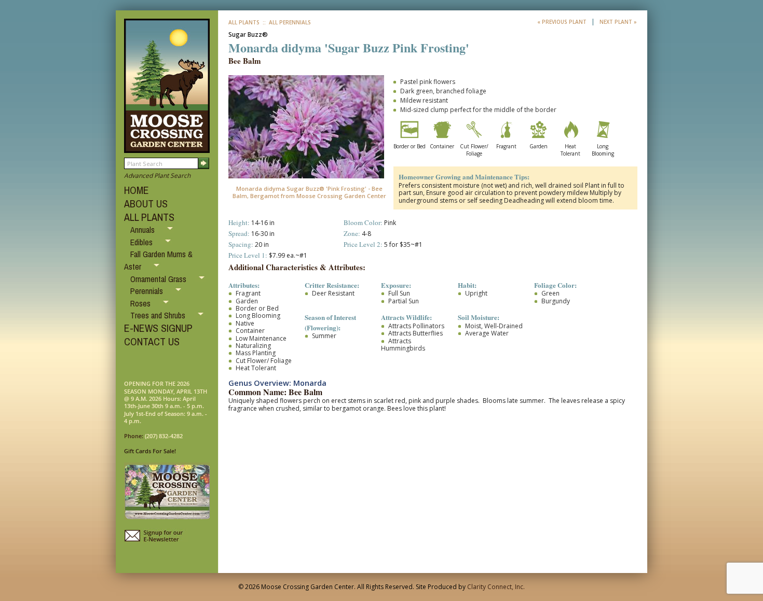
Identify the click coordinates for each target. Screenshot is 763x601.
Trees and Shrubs (158, 315)
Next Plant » (618, 21)
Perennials (147, 291)
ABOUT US (146, 204)
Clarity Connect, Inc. (496, 586)
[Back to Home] (167, 148)
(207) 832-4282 (164, 436)
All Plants (244, 22)
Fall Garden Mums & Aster (158, 260)
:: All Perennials (286, 22)
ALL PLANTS (149, 217)
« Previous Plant (562, 21)
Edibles (142, 242)
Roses (141, 303)
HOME (136, 190)
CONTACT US (152, 341)
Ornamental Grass (159, 279)
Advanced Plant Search (157, 175)
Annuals (143, 229)
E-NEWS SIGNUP (158, 328)
